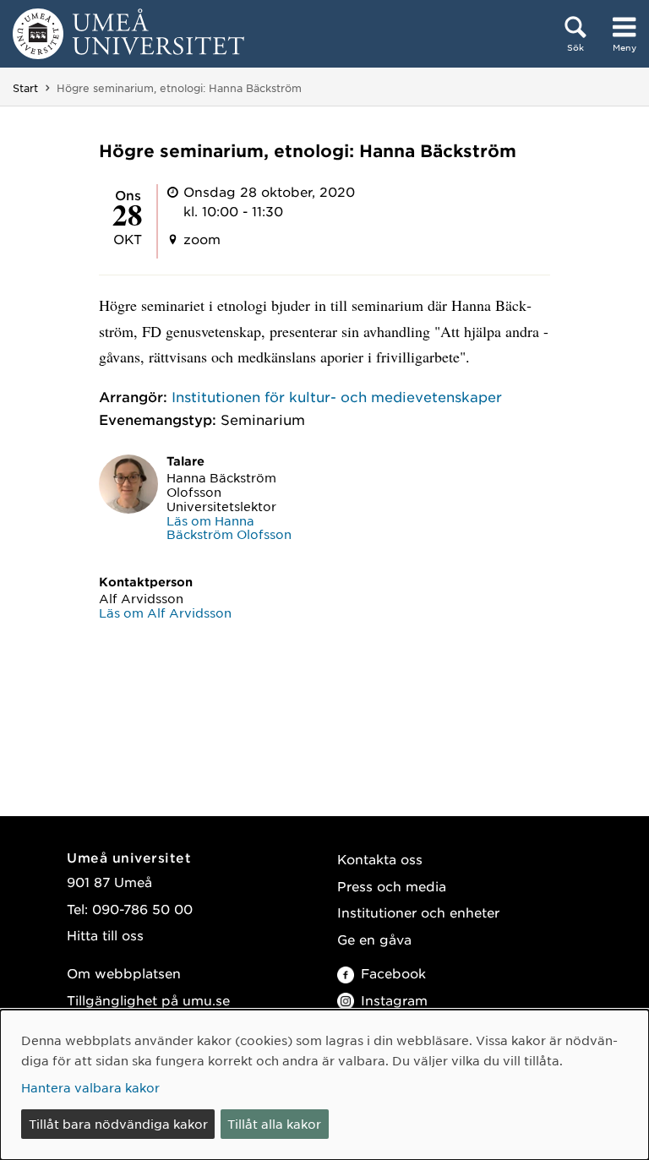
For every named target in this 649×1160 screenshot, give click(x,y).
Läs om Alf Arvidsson (165, 612)
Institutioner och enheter (418, 912)
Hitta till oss (105, 935)
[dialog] (324, 1085)
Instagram (394, 1000)
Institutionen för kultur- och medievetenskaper (337, 396)
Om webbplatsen (124, 973)
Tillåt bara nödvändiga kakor (118, 1123)
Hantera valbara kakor (90, 1087)
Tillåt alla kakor (274, 1123)
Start (25, 88)
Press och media (391, 886)
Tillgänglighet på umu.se (148, 1000)
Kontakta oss (380, 859)
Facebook (393, 973)
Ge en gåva (374, 939)
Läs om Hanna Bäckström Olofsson (229, 527)
